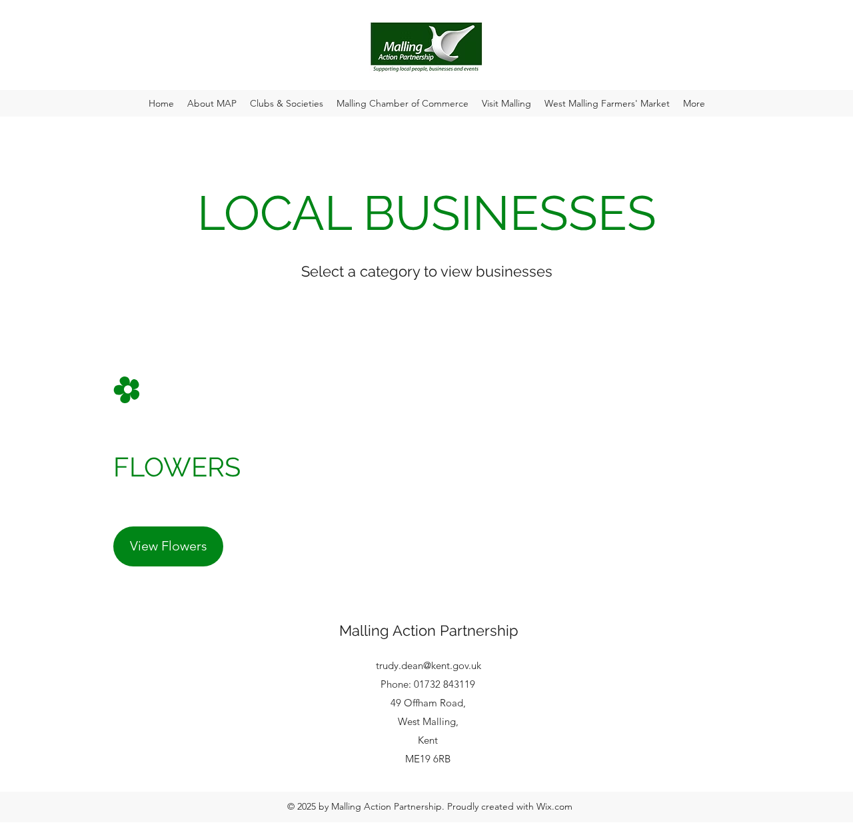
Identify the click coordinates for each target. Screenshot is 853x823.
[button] (212, 103)
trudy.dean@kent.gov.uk (428, 665)
